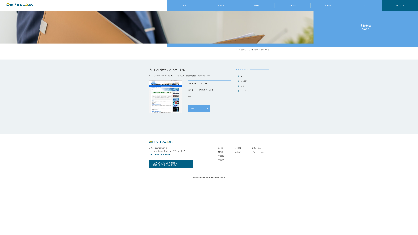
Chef (242, 86)
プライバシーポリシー (259, 152)
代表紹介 (328, 5)
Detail (192, 109)
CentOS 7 (244, 81)
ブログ (364, 5)
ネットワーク (245, 91)
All (241, 76)
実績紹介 (257, 5)
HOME (237, 50)
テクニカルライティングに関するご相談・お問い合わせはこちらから (166, 164)
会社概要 (293, 5)
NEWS (185, 5)
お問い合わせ (400, 5)
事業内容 (221, 5)
